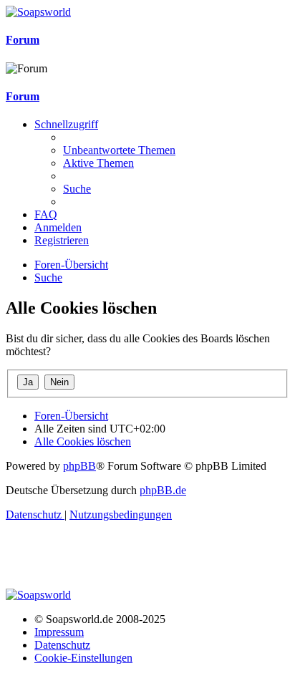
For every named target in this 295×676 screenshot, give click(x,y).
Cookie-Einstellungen (83, 658)
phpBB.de (163, 490)
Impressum (59, 632)
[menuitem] (119, 150)
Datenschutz (62, 645)
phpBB (79, 466)
